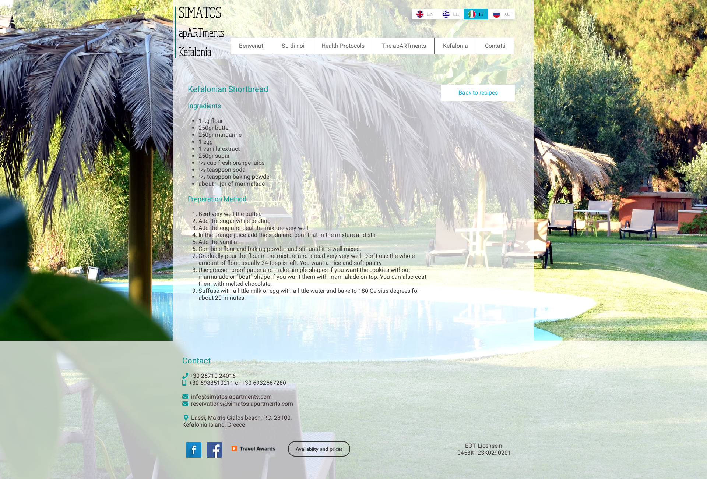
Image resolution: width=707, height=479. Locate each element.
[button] (403, 46)
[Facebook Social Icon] (214, 450)
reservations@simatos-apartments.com (242, 403)
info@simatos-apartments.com (231, 396)
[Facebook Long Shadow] (193, 450)
